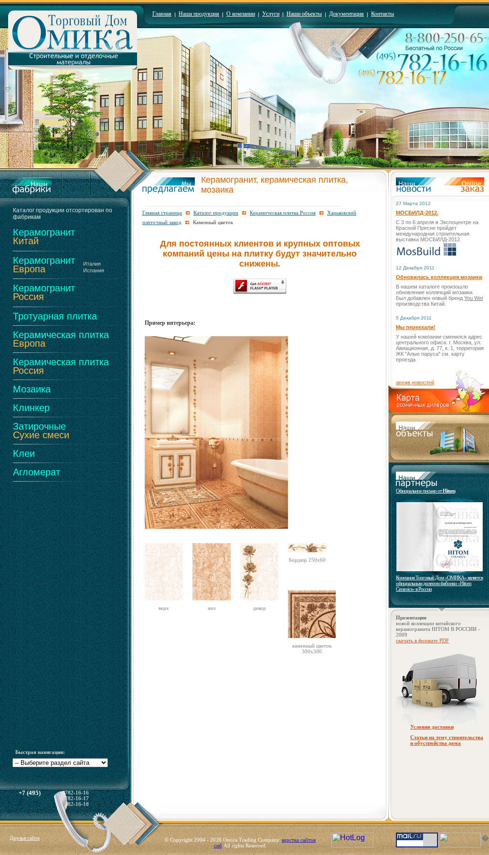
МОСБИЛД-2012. (417, 213)
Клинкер (31, 407)
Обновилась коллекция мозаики (439, 277)
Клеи (24, 453)
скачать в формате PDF (422, 640)
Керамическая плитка (61, 339)
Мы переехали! (416, 327)
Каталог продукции (215, 213)
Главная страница (162, 213)
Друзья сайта (25, 838)
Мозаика (32, 389)
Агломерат (36, 472)
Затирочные (41, 430)
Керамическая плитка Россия (283, 213)
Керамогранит (44, 236)
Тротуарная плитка (55, 316)
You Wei (473, 298)
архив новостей (415, 382)
